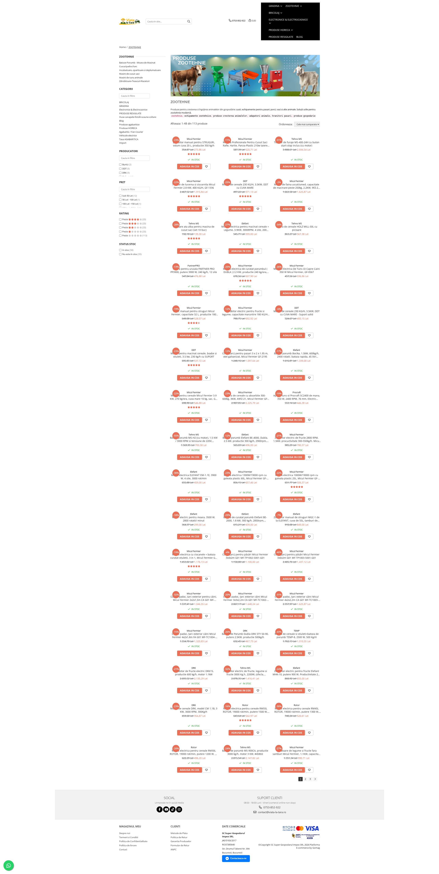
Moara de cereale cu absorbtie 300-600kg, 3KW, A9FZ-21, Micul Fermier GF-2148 (245, 397)
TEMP (297, 630)
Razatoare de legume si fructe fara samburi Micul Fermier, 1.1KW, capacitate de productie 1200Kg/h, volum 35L (297, 752)
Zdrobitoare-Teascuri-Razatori (134, 81)
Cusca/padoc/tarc (128, 66)
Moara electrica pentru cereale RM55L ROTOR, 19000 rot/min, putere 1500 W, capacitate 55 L (245, 710)
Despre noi (124, 833)
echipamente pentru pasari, (256, 109)
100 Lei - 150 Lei (130, 203)
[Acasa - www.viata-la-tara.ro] (129, 21)
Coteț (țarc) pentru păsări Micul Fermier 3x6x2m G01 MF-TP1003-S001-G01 (296, 556)
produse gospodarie (304, 116)
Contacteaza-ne (238, 858)
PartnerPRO (194, 265)
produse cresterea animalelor (230, 116)
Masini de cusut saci (129, 73)
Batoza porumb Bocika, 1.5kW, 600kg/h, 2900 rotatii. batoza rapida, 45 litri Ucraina (296, 355)
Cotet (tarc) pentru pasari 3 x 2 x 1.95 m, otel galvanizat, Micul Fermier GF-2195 (245, 355)
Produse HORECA (128, 128)
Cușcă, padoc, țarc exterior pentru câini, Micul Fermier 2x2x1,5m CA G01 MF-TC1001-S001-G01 (194, 598)
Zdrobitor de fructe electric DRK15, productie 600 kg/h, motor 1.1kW (194, 672)
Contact (123, 849)
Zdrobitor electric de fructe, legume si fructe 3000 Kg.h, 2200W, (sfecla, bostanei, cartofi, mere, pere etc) (245, 672)
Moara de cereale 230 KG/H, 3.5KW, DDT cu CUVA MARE (245, 186)
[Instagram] (179, 809)
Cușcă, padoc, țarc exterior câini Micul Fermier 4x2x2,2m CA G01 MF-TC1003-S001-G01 (297, 598)
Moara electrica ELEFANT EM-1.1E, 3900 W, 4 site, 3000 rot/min (193, 476)
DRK (124, 172)
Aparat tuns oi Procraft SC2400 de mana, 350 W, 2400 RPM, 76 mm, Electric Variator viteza (296, 397)
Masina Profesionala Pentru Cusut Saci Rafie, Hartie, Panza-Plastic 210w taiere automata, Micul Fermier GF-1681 (245, 144)
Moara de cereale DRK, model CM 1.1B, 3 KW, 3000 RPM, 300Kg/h (193, 710)
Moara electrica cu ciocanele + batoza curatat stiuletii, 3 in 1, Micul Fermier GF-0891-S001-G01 (193, 556)
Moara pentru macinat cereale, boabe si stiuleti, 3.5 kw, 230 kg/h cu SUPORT (194, 355)
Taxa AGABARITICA (128, 139)
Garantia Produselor (181, 841)
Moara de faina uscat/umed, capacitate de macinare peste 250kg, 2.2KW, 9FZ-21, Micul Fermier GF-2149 (296, 186)
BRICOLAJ (124, 102)
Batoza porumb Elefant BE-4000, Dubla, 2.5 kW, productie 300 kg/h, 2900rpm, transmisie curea (245, 439)
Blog (299, 36)
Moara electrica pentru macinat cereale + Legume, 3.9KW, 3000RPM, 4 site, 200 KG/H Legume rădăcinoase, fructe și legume (245, 228)
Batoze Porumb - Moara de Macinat (137, 62)
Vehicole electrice (128, 135)
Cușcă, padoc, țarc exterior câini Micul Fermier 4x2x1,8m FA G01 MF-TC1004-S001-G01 (194, 635)
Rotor (245, 705)
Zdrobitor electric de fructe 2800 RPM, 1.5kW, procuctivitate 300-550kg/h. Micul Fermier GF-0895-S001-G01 (296, 439)
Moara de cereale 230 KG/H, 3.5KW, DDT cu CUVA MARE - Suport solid (297, 313)
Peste (125, 219)
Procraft (297, 392)
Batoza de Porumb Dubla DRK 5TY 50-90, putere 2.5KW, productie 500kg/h (245, 635)
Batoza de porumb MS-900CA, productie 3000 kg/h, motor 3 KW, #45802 (245, 752)
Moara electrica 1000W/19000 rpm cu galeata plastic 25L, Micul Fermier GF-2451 (296, 476)
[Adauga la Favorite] (206, 166)
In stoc (125, 250)
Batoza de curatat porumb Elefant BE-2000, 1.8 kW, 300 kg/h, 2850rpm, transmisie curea (245, 519)
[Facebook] (160, 809)
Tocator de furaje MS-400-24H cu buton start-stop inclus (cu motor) (296, 144)
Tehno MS (297, 138)
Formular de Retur (180, 845)
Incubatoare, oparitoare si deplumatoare (140, 70)
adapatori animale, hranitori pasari (270, 116)
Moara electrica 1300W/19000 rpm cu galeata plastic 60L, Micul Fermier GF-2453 (245, 476)
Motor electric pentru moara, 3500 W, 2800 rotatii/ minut (193, 519)
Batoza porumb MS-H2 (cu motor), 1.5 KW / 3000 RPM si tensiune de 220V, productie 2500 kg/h (193, 439)
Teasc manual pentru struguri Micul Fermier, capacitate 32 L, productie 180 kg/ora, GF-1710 (193, 313)
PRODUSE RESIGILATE (130, 113)
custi (238, 109)
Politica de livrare (128, 845)
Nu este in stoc (129, 254)
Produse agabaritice (129, 124)
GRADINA (124, 106)
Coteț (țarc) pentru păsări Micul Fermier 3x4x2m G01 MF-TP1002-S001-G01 (245, 556)
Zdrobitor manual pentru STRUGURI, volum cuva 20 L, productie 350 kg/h (194, 144)
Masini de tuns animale (131, 77)
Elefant (245, 223)
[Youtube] (166, 809)
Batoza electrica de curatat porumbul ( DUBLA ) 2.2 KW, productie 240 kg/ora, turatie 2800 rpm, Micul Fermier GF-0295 (245, 270)
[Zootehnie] (245, 75)
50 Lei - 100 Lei (129, 199)
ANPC (173, 849)
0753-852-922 (272, 807)
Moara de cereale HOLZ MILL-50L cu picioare (296, 228)
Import (122, 142)
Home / (123, 47)
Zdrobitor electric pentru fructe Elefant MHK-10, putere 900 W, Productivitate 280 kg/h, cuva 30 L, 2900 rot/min (297, 672)
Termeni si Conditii (128, 837)
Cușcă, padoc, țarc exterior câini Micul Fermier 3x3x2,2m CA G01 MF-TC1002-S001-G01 (245, 598)
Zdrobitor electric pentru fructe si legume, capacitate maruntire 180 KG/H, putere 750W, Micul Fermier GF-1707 (245, 313)
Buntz (125, 164)
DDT (124, 168)
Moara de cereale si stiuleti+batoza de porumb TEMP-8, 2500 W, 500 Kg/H (297, 635)
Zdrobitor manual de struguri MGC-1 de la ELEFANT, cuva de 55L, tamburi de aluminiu (296, 519)
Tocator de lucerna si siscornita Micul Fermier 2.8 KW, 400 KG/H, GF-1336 (193, 186)
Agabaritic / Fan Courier (131, 131)
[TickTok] (173, 809)
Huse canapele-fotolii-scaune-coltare (137, 116)
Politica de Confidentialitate (133, 841)
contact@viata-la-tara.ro (271, 812)
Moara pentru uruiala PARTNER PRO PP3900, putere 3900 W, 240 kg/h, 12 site (193, 270)
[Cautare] (189, 21)
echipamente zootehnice (198, 116)
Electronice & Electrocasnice (133, 109)
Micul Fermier (194, 138)
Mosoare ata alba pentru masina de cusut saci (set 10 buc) (193, 228)
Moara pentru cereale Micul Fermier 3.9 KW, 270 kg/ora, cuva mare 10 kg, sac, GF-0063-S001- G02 (193, 397)
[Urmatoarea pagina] (315, 779)
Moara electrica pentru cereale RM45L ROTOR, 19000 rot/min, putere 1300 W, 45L (296, 710)
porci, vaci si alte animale (283, 109)
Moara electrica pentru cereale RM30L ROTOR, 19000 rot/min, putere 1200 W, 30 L (194, 752)
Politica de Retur (179, 837)
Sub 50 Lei (127, 195)
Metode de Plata (179, 833)
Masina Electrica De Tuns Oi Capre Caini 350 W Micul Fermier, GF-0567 (297, 270)
